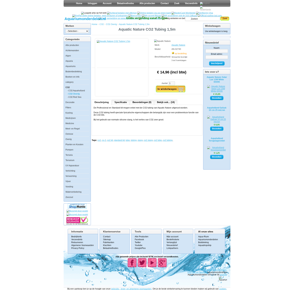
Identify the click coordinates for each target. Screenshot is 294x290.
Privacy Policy (77, 248)
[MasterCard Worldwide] (183, 13)
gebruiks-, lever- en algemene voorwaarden (131, 289)
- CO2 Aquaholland (76, 90)
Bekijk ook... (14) (166, 102)
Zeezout (69, 197)
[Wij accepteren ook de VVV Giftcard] (179, 15)
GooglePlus (140, 248)
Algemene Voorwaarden (82, 245)
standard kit (119, 140)
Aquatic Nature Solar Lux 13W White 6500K (217, 79)
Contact (165, 3)
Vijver (68, 181)
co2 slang (148, 140)
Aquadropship (204, 245)
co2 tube (158, 140)
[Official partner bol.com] (210, 15)
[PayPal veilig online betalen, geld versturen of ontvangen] (100, 15)
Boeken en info (72, 77)
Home (79, 3)
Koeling (69, 113)
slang (140, 140)
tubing (134, 140)
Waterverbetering (73, 192)
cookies (222, 289)
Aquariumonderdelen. (217, 270)
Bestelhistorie (173, 239)
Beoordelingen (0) (142, 102)
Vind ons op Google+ (197, 272)
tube (128, 140)
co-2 (104, 140)
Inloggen (92, 3)
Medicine (70, 123)
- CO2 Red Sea (74, 97)
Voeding (69, 186)
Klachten (107, 245)
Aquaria (69, 61)
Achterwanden (72, 50)
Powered (199, 270)
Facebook (139, 239)
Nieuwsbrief (172, 245)
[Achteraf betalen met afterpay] (122, 13)
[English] (205, 3)
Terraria (69, 155)
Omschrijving (101, 102)
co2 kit (110, 140)
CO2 (68, 87)
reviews (223, 275)
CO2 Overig (111, 24)
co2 (99, 140)
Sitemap (107, 239)
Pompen (69, 150)
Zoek (176, 3)
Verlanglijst (172, 242)
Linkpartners (172, 248)
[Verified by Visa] (204, 13)
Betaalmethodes (125, 3)
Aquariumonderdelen (208, 239)
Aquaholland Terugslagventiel (217, 139)
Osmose (69, 134)
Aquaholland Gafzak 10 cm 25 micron (216, 109)
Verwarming (71, 176)
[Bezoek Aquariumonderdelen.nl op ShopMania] (77, 208)
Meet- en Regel (73, 128)
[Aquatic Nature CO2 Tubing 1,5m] (122, 65)
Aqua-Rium (203, 236)
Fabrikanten (108, 242)
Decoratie (70, 102)
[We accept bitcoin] (151, 15)
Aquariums (71, 66)
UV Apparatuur (72, 165)
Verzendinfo (191, 3)
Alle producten (147, 3)
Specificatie (121, 102)
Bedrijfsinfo (76, 236)
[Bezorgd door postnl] (77, 211)
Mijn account (172, 236)
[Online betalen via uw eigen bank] (154, 13)
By (205, 270)
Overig (69, 139)
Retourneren (77, 242)
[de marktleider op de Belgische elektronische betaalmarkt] (134, 15)
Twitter (138, 242)
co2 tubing (168, 140)
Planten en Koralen (74, 144)
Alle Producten (141, 236)
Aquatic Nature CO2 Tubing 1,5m (134, 24)
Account (107, 3)
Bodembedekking (74, 71)
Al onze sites (205, 231)
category (70, 82)
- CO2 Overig (73, 94)
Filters (68, 107)
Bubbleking (203, 242)
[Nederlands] (206, 8)
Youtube (138, 245)
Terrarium (70, 160)
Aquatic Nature (178, 45)
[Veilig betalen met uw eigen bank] (77, 214)
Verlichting (70, 171)
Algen (68, 56)
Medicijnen (71, 118)
